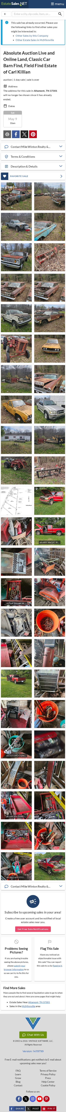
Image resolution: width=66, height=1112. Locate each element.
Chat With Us (35, 1034)
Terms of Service (48, 1070)
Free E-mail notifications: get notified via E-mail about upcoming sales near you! (33, 1061)
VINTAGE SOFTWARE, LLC (41, 1041)
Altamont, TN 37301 (39, 1002)
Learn (18, 1074)
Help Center (48, 1081)
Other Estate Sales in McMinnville (35, 39)
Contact (18, 1085)
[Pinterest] (46, 1099)
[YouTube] (40, 1099)
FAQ (18, 1070)
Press (48, 1078)
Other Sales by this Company (32, 35)
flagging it (57, 966)
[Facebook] (19, 1099)
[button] (33, 146)
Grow (18, 1078)
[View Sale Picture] (16, 196)
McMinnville (28, 1006)
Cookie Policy (48, 1085)
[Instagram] (33, 1099)
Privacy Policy (48, 1074)
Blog (18, 1081)
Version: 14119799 (33, 1051)
